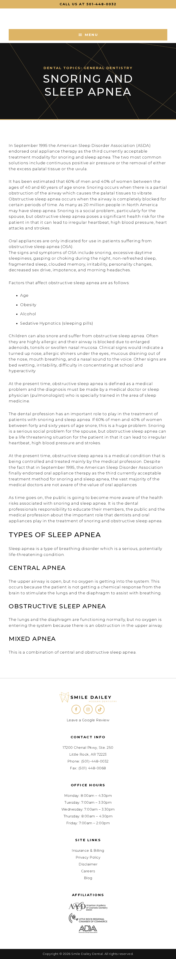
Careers (88, 871)
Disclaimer (88, 864)
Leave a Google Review (88, 720)
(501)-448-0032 (95, 761)
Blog (88, 878)
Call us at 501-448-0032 (88, 4)
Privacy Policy (88, 857)
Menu (91, 34)
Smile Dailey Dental (88, 19)
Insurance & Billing (88, 850)
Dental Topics (62, 68)
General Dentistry (108, 68)
